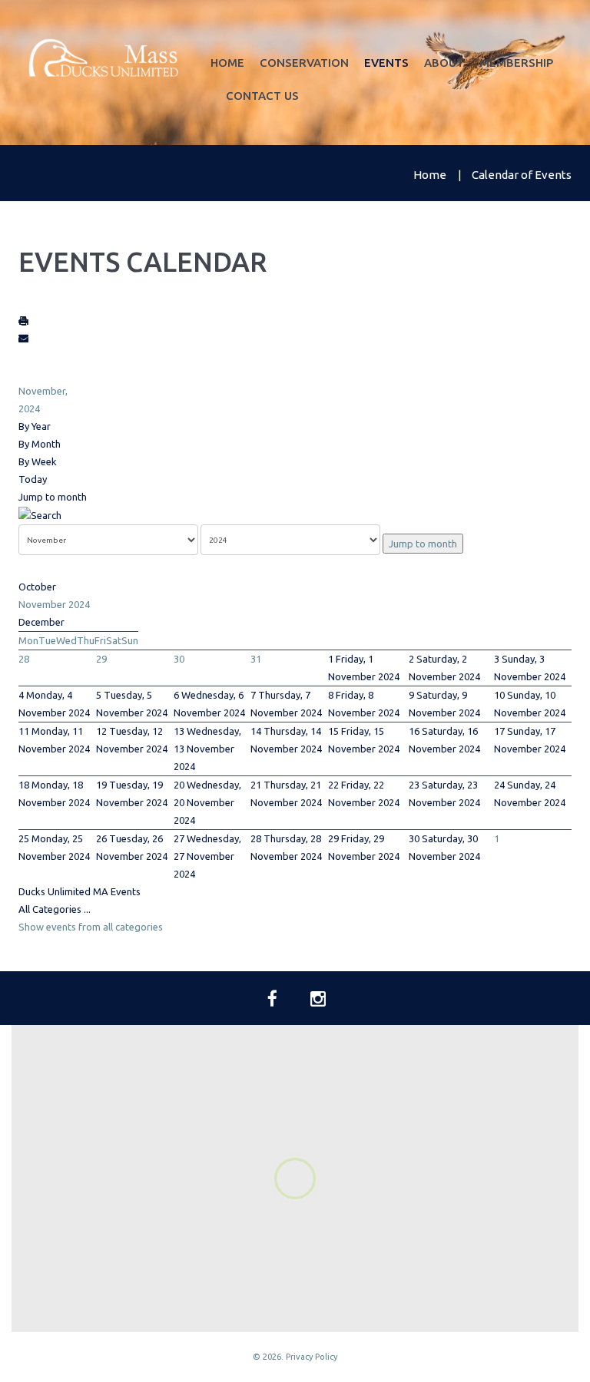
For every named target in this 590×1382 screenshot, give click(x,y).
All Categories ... (54, 909)
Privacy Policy (311, 1356)
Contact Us (262, 95)
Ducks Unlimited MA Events (79, 891)
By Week (37, 461)
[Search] (39, 514)
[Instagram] (318, 999)
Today (32, 479)
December (41, 622)
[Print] (23, 320)
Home (227, 62)
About (444, 62)
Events (386, 62)
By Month (39, 443)
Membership (516, 62)
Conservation (304, 62)
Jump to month (52, 496)
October (37, 586)
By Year (34, 426)
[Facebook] (272, 999)
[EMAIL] (23, 337)
